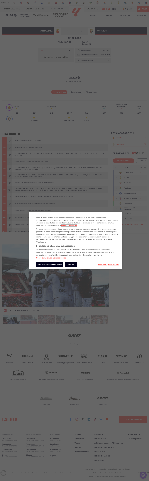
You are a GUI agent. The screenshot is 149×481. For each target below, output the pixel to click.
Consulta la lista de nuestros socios (51, 258)
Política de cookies (69, 225)
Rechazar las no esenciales (49, 264)
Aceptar (71, 264)
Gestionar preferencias (108, 264)
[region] (75, 240)
